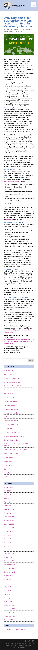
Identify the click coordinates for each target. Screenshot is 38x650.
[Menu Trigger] (33, 4)
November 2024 (10, 565)
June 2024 (7, 583)
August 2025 (8, 531)
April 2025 (7, 546)
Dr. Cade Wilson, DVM (11, 409)
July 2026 (7, 491)
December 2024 (10, 561)
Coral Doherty (9, 397)
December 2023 (9, 605)
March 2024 (8, 594)
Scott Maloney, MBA (11, 440)
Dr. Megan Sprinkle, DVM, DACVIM (16, 450)
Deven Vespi (8, 457)
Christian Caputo (10, 465)
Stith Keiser (8, 417)
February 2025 (9, 553)
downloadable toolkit (11, 181)
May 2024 (7, 587)
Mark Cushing (9, 374)
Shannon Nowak (10, 405)
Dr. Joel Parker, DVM (11, 424)
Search (31, 360)
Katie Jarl (7, 473)
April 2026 (7, 502)
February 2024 (9, 598)
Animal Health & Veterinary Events (16, 629)
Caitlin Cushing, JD (10, 477)
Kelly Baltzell (8, 394)
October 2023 (9, 612)
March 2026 (8, 506)
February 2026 (9, 509)
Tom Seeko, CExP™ (11, 454)
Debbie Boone (9, 390)
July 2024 (7, 579)
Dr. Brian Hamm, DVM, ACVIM (14, 436)
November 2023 (10, 609)
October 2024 (9, 568)
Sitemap (21, 645)
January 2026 (8, 513)
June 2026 (7, 494)
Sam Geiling (8, 469)
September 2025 (10, 528)
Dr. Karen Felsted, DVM (12, 378)
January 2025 (8, 557)
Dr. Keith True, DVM (11, 421)
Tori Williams (8, 461)
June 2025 (7, 539)
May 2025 (7, 542)
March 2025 (8, 550)
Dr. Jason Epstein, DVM (12, 432)
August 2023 (8, 620)
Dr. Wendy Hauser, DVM (12, 386)
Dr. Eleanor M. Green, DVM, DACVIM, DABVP (16, 445)
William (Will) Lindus (11, 413)
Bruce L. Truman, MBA (12, 382)
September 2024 (10, 572)
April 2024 (7, 590)
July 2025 (7, 535)
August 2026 (8, 487)
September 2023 (10, 616)
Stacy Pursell (8, 370)
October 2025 (9, 524)
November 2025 (9, 520)
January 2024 (9, 601)
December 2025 (9, 517)
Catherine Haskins (12, 29)
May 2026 (7, 498)
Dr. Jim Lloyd (8, 428)
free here (9, 219)
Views (22, 31)
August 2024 (8, 576)
